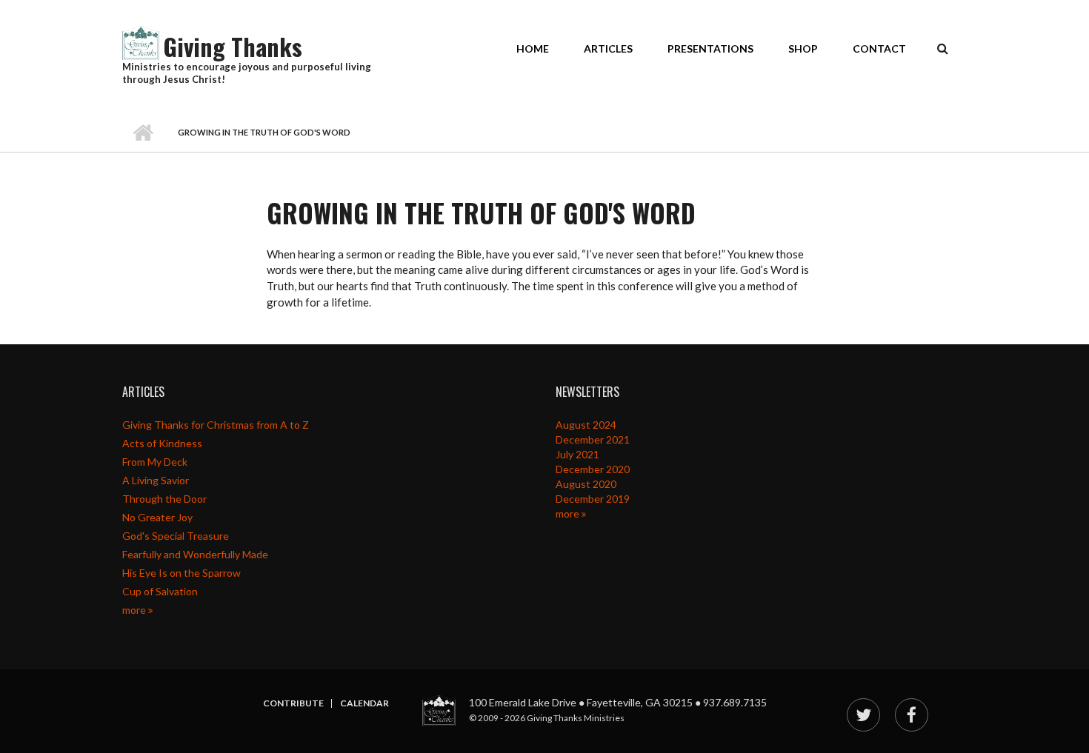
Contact (879, 48)
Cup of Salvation (160, 591)
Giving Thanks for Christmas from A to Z (215, 424)
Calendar (364, 703)
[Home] (140, 41)
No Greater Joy (157, 517)
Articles (608, 48)
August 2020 (586, 484)
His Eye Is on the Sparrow (181, 572)
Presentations (710, 48)
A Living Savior (155, 480)
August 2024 (586, 424)
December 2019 (593, 498)
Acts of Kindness (162, 443)
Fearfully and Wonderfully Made (195, 554)
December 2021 (593, 439)
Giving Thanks (232, 46)
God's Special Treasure (175, 535)
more (135, 609)
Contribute (293, 703)
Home (532, 48)
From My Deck (154, 461)
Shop (803, 48)
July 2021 (577, 454)
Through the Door (164, 498)
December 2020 (593, 469)
